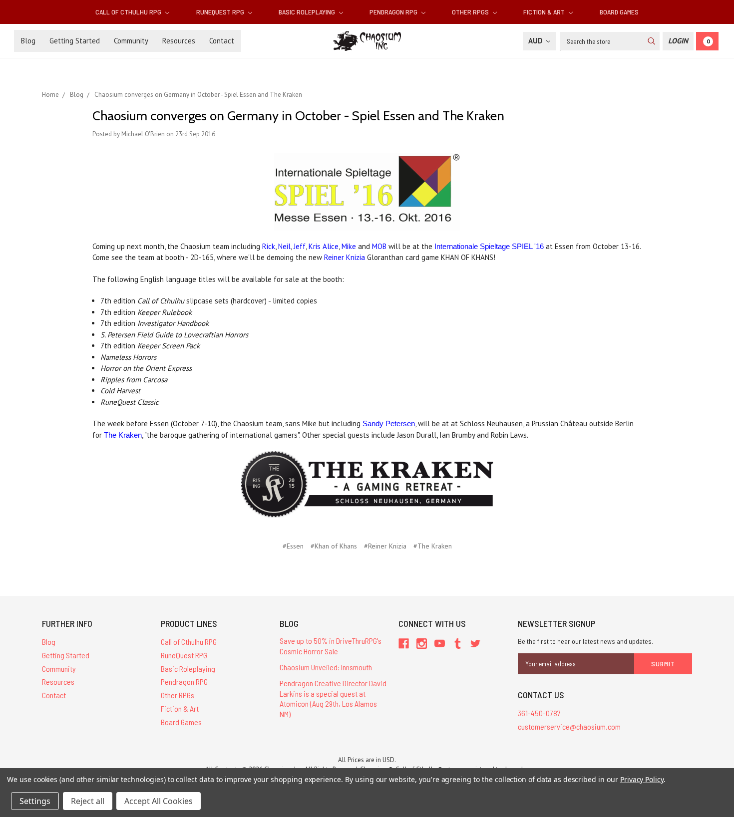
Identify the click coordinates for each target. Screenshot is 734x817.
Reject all (87, 801)
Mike (349, 246)
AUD (536, 40)
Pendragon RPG (394, 11)
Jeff (300, 246)
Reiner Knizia (344, 257)
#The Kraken (432, 546)
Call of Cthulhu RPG (129, 11)
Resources (178, 40)
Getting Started (74, 40)
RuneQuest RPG (221, 11)
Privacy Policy (642, 779)
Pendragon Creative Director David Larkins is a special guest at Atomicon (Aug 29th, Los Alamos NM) (333, 698)
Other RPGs (471, 11)
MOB (379, 246)
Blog (28, 40)
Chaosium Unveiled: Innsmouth (326, 667)
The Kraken (123, 435)
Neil (284, 246)
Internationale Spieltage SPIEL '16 (489, 246)
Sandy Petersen (389, 423)
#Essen (293, 546)
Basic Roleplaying (308, 11)
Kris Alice (324, 246)
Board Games (619, 11)
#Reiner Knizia (385, 546)
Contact (221, 40)
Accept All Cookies (158, 801)
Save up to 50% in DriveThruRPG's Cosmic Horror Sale (330, 646)
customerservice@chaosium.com (569, 726)
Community (131, 40)
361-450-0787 (539, 713)
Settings (34, 801)
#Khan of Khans (334, 546)
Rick (268, 246)
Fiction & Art (544, 11)
